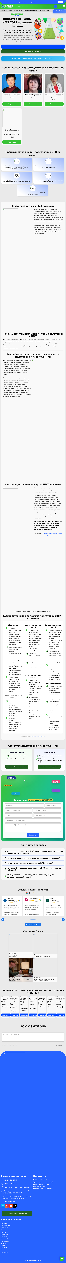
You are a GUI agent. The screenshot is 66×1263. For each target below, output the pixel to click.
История (3, 1243)
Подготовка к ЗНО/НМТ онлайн (15, 10)
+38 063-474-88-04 (36, 2)
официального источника (37, 736)
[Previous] (2, 919)
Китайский (4, 1234)
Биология (4, 1247)
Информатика (5, 1225)
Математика (5, 1223)
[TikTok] (15, 1206)
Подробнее (5, 1015)
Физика (3, 1245)
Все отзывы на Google (33, 924)
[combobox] (37, 810)
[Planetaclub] (7, 6)
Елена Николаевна (53, 899)
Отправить (33, 835)
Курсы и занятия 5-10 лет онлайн (43, 1182)
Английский (4, 1230)
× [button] (64, 9)
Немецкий (4, 1232)
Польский (4, 1236)
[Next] (63, 919)
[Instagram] (7, 1206)
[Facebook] (3, 1206)
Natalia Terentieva (32, 899)
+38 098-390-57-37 (24, 2)
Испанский (4, 1238)
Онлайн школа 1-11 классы (41, 1179)
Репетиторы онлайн (39, 1186)
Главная (3, 10)
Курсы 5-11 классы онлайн (41, 1184)
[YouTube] (11, 1206)
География (4, 1252)
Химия (3, 1250)
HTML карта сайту (10, 1201)
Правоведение (5, 1241)
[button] (33, 58)
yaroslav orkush (12, 898)
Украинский (4, 1227)
